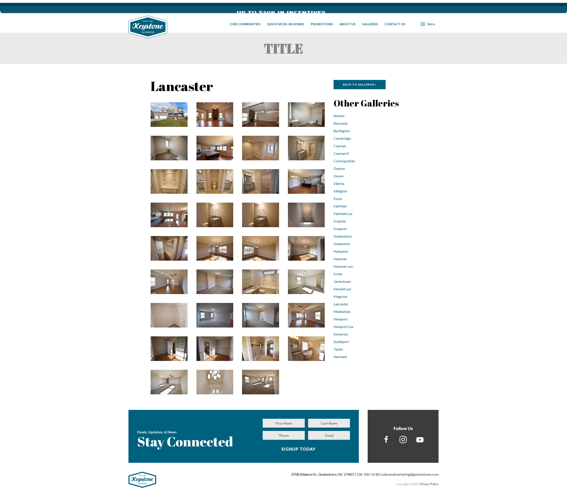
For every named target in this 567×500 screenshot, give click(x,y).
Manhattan (342, 311)
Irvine (338, 274)
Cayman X (341, 153)
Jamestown (342, 281)
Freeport (340, 229)
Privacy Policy (429, 484)
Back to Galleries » (359, 84)
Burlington (342, 131)
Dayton (339, 168)
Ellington (340, 191)
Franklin (340, 221)
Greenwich (342, 244)
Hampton (341, 251)
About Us (347, 24)
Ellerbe (339, 183)
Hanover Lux (343, 266)
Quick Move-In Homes (285, 24)
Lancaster (341, 304)
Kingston (340, 296)
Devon (339, 176)
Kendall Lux (342, 289)
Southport (341, 341)
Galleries (370, 24)
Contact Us (394, 24)
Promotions (322, 24)
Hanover (340, 259)
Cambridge (342, 138)
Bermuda (341, 123)
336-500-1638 (367, 474)
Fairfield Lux (343, 213)
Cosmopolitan (344, 161)
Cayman (340, 146)
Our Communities (245, 24)
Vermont (340, 357)
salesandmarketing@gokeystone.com (410, 474)
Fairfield (340, 206)
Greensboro (343, 236)
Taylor (338, 349)
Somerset (341, 334)
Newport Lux (343, 326)
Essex (338, 198)
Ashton (339, 116)
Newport (341, 319)
